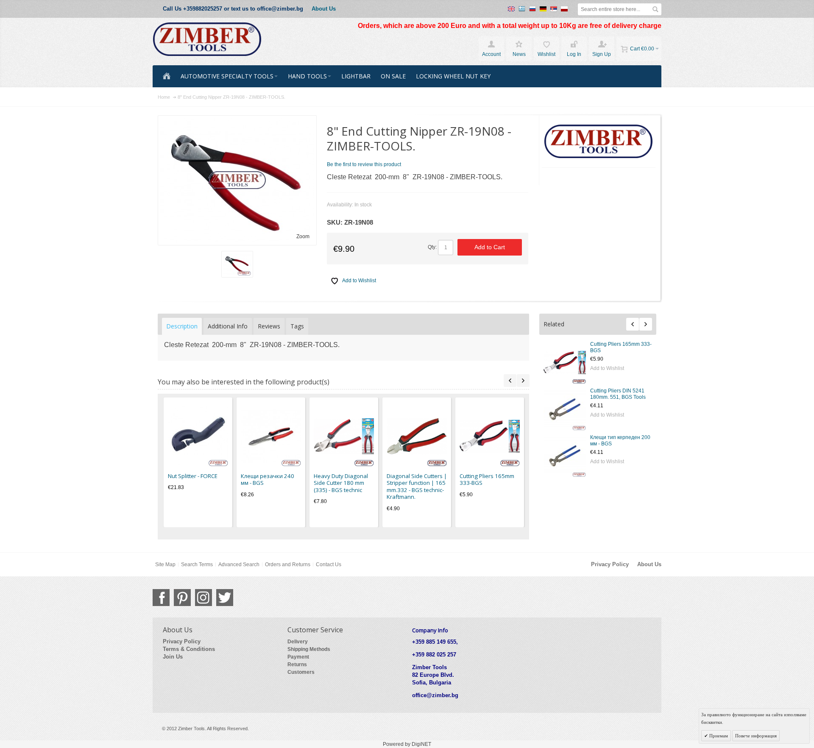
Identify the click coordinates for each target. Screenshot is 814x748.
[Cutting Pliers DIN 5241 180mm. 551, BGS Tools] (565, 409)
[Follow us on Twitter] (224, 597)
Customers (301, 672)
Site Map (165, 564)
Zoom (302, 236)
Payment (298, 657)
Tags (297, 326)
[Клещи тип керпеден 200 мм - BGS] (565, 455)
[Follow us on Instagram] (203, 597)
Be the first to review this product (364, 164)
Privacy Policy (610, 564)
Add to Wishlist (607, 368)
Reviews (269, 326)
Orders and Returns (287, 564)
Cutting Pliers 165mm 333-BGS (487, 479)
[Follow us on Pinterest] (182, 597)
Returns (297, 664)
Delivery (297, 642)
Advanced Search (238, 564)
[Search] (655, 9)
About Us (324, 9)
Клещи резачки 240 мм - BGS (267, 479)
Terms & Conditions (189, 649)
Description (182, 326)
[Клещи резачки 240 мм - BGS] (271, 436)
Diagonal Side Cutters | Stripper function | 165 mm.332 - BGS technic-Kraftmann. (417, 486)
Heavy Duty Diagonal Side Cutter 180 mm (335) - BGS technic (341, 483)
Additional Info (228, 326)
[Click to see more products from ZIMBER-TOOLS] (599, 141)
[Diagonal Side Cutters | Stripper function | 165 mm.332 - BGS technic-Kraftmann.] (417, 436)
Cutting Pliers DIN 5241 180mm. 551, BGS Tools (618, 394)
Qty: (432, 247)
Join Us (173, 656)
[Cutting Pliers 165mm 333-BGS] (565, 362)
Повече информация (756, 735)
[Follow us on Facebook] (161, 597)
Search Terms (197, 564)
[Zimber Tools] (207, 39)
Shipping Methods (308, 649)
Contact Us (328, 564)
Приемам (718, 735)
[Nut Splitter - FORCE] (198, 436)
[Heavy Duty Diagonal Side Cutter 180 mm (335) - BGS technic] (344, 436)
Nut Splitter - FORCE (192, 476)
